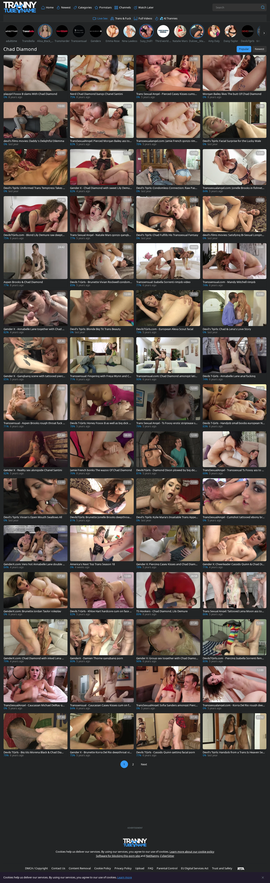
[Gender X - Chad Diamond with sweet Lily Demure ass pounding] (102, 171)
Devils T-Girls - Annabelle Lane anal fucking (229, 376)
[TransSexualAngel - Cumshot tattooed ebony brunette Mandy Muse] (235, 500)
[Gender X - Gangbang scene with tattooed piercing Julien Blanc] (36, 359)
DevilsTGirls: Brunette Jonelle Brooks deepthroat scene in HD (100, 517)
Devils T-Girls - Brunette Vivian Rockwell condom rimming (101, 282)
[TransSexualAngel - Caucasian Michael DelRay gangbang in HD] (36, 688)
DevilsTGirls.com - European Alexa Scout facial (164, 329)
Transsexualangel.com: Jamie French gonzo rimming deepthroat (167, 141)
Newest (259, 49)
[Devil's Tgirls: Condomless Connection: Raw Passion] (168, 171)
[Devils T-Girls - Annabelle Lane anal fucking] (235, 359)
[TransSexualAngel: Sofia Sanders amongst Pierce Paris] (168, 688)
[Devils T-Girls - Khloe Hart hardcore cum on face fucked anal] (102, 594)
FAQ (150, 868)
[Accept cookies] (263, 877)
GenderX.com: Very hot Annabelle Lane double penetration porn (34, 564)
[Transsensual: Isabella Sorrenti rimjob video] (168, 265)
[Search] (262, 7)
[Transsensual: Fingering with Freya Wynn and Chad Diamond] (102, 359)
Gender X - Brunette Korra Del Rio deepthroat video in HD (100, 752)
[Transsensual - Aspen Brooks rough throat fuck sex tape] (36, 406)
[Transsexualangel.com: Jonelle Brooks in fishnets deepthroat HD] (235, 171)
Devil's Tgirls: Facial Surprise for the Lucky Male (232, 141)
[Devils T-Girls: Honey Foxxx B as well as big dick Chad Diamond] (102, 406)
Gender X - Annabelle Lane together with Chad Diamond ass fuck (34, 329)
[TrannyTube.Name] (20, 7)
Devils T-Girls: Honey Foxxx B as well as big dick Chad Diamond (100, 423)
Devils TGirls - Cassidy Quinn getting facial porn (165, 752)
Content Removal (80, 868)
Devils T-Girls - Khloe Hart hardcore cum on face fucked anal (101, 611)
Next (144, 764)
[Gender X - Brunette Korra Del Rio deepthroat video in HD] (102, 735)
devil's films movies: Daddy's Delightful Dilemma (34, 141)
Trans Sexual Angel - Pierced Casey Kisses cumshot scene (167, 94)
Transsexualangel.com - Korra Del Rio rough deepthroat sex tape (233, 705)
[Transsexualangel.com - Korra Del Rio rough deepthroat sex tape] (235, 688)
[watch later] (8, 60)
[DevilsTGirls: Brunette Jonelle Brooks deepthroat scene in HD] (102, 500)
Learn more (124, 877)
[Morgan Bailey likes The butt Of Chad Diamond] (235, 77)
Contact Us (58, 868)
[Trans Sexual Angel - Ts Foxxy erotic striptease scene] (168, 406)
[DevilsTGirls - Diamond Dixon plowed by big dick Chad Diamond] (168, 453)
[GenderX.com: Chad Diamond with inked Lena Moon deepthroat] (36, 641)
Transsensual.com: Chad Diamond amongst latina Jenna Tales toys (167, 376)
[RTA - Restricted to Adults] (241, 868)
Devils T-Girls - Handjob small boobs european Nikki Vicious (234, 423)
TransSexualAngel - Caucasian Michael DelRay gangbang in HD (35, 705)
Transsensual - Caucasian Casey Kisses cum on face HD (101, 705)
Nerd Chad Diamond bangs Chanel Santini (96, 94)
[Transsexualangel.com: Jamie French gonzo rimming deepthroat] (168, 124)
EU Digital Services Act (194, 868)
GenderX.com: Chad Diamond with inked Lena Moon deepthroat (34, 658)
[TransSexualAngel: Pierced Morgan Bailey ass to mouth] (102, 124)
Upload (139, 868)
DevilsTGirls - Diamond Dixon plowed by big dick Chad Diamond (166, 470)
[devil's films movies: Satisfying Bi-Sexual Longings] (235, 218)
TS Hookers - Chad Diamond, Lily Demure (162, 611)
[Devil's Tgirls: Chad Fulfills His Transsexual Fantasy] (168, 218)
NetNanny (152, 856)
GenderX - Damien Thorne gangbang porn (96, 658)
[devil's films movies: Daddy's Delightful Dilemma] (36, 124)
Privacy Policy (123, 868)
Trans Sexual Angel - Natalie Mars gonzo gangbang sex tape (101, 235)
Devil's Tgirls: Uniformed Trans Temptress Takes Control (34, 188)
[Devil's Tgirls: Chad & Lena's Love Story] (235, 312)
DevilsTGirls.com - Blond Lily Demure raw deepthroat (34, 235)
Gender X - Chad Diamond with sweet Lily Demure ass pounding (100, 188)
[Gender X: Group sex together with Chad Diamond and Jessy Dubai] (168, 641)
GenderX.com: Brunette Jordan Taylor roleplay (32, 611)
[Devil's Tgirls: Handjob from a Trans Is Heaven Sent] (235, 735)
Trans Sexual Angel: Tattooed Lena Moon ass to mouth (232, 611)
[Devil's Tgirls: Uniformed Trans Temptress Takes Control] (36, 171)
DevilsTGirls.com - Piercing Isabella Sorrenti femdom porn (233, 658)
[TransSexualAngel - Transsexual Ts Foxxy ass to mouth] (235, 453)
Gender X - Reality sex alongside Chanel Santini (33, 470)
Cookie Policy (102, 868)
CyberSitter (167, 856)
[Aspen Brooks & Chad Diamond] (36, 265)
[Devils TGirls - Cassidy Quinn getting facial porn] (168, 735)
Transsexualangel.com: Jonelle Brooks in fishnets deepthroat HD (233, 188)
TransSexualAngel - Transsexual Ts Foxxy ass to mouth (233, 470)
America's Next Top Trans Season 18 (92, 564)
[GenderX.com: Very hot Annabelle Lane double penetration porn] (36, 547)
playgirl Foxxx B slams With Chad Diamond (30, 94)
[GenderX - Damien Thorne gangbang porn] (102, 641)
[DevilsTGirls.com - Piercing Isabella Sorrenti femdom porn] (235, 641)
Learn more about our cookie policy (192, 851)
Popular (244, 49)
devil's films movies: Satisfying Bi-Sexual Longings (233, 235)
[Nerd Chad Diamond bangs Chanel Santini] (102, 77)
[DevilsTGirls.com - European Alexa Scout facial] (168, 312)
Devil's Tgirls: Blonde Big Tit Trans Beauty (95, 329)
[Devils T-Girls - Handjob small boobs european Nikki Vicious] (235, 406)
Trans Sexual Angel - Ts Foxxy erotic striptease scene (167, 423)
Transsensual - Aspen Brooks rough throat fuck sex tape (35, 423)
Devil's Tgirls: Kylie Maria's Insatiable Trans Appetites (166, 517)
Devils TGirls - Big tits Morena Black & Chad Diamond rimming (35, 752)
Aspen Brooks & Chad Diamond (23, 282)
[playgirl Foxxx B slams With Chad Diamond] (36, 77)
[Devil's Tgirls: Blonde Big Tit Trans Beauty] (102, 312)
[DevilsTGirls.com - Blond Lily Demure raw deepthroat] (36, 218)
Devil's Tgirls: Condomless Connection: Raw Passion (166, 188)
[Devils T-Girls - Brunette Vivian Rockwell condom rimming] (102, 265)
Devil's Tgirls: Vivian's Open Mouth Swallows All (33, 517)
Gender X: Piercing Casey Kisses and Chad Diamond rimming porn (166, 564)
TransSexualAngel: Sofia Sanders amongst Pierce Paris (166, 705)
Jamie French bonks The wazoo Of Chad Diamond (101, 470)
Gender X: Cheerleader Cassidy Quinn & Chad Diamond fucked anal (233, 564)
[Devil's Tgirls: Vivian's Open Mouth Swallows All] (36, 500)
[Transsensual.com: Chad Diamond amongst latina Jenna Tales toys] (168, 359)
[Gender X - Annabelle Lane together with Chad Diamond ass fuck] (36, 312)
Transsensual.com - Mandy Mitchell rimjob (229, 282)
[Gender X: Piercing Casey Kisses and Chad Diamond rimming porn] (168, 547)
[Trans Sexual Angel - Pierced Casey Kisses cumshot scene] (168, 77)
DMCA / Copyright (36, 868)
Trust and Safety (222, 868)
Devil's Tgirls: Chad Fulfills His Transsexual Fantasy (167, 235)
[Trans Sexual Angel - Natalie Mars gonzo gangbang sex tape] (102, 218)
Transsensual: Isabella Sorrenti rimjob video (163, 282)
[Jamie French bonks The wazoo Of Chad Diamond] (102, 453)
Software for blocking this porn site (118, 856)
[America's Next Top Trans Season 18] (102, 547)
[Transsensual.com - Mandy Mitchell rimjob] (235, 265)
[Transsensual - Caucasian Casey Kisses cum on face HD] (102, 688)
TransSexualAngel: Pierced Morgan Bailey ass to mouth (100, 141)
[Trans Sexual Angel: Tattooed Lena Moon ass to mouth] (235, 594)
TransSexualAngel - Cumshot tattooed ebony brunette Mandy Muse (233, 517)
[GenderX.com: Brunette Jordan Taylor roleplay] (36, 594)
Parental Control (167, 868)
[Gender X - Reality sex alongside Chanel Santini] (36, 453)
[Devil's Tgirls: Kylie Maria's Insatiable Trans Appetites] (168, 500)
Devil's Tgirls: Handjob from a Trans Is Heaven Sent (233, 752)
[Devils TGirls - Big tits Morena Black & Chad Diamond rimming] (36, 735)
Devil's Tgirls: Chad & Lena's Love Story (227, 329)
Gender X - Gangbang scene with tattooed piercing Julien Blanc (34, 376)
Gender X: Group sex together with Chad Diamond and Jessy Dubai (167, 658)
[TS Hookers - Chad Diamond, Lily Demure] (168, 594)
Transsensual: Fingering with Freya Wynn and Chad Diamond (100, 376)
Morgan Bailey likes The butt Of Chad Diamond (232, 94)
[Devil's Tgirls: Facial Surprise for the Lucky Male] (235, 124)
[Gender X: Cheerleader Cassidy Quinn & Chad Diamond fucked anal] (235, 547)
